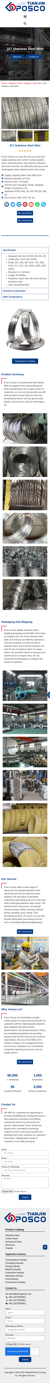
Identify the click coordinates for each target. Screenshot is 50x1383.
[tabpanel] (25, 270)
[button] (25, 16)
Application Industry (15, 1254)
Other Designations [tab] (12, 297)
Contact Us (11, 1288)
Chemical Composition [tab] (14, 291)
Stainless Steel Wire (32, 83)
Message (5, 1175)
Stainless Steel (15, 83)
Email (4, 1158)
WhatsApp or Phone (14, 1326)
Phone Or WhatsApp (10, 1167)
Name (4, 1149)
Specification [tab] (9, 250)
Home (4, 83)
